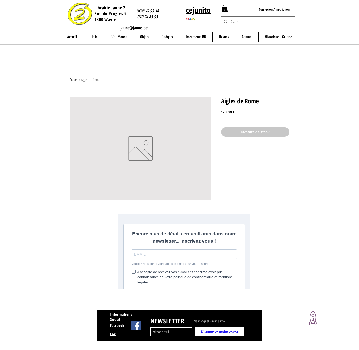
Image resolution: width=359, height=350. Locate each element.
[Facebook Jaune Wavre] (136, 325)
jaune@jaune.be (134, 28)
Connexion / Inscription (274, 9)
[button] (225, 8)
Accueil (74, 79)
